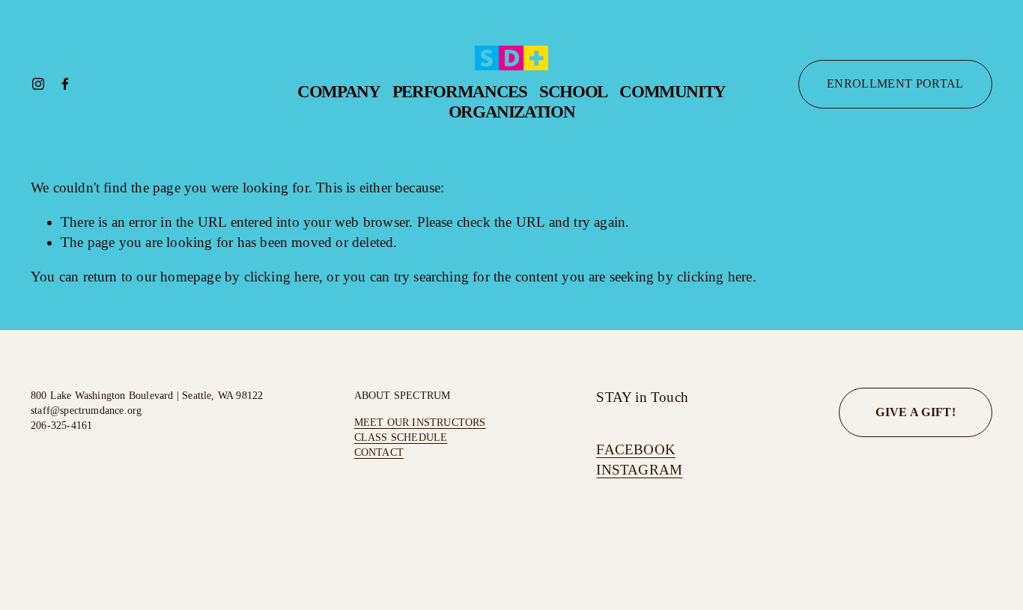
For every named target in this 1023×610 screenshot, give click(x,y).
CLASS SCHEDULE (401, 437)
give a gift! (915, 412)
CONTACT (379, 452)
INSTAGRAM (639, 470)
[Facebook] (65, 83)
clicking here (282, 276)
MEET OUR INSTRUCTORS (420, 422)
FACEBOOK (636, 449)
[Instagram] (38, 83)
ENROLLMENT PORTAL (895, 83)
